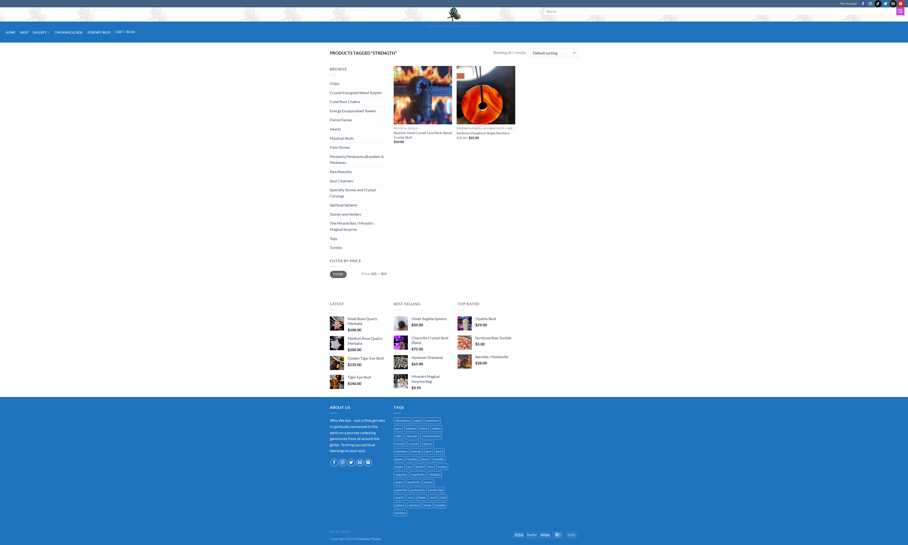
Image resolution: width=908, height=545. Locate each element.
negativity (418, 474)
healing (412, 459)
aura (398, 428)
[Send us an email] (893, 3)
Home (10, 32)
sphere (399, 505)
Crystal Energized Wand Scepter (356, 92)
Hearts (335, 129)
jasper (399, 467)
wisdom (400, 513)
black (423, 428)
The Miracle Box (68, 32)
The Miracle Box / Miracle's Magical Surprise (352, 226)
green (399, 459)
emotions (401, 451)
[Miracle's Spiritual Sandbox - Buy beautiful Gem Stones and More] (454, 14)
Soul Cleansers (342, 181)
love (430, 467)
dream (427, 444)
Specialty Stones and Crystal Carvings (353, 192)
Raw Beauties (341, 171)
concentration (431, 436)
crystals (414, 444)
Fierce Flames (341, 120)
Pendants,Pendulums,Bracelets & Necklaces (357, 159)
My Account (848, 3)
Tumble (336, 247)
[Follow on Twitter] (885, 3)
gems (439, 451)
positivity (413, 482)
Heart (425, 459)
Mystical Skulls (342, 138)
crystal (399, 444)
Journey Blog (99, 32)
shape (422, 497)
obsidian (434, 474)
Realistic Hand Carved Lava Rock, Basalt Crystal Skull (423, 135)
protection (436, 490)
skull (433, 497)
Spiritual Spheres (343, 205)
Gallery (40, 32)
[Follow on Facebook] (863, 3)
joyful (419, 467)
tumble (440, 505)
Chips (334, 83)
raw (410, 497)
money (442, 467)
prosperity (418, 490)
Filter (338, 274)
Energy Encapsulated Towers (353, 111)
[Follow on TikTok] (878, 3)
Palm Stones (340, 147)
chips (398, 436)
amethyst (432, 421)
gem (429, 451)
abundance (402, 421)
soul (443, 497)
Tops (333, 238)
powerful (401, 490)
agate (418, 421)
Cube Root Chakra (345, 101)
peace (399, 482)
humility (438, 459)
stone (427, 505)
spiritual (414, 505)
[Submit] (900, 11)
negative (401, 474)
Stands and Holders (346, 214)
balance (411, 428)
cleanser (412, 436)
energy (416, 451)
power (428, 482)
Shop (24, 32)
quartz (399, 497)
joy (410, 467)
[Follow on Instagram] (870, 3)
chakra (436, 428)
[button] (129, 32)
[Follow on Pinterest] (900, 3)
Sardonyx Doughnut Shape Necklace (483, 133)
